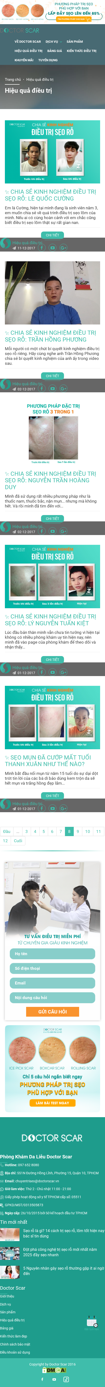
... (17, 831)
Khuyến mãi (24, 60)
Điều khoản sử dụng (15, 1352)
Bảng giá (54, 51)
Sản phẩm (75, 41)
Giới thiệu (7, 1296)
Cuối (18, 840)
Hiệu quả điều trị (28, 51)
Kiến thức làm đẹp (13, 1336)
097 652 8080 (28, 1165)
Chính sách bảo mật (15, 1344)
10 (87, 831)
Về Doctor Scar (28, 41)
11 (98, 831)
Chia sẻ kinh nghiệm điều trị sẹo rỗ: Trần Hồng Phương (50, 336)
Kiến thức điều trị (81, 51)
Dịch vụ (52, 41)
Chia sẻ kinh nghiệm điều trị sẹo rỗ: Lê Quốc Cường (50, 195)
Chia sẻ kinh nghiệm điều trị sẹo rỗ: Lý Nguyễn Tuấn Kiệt (50, 620)
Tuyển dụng (48, 60)
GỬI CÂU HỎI (52, 1012)
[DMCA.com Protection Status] (52, 1370)
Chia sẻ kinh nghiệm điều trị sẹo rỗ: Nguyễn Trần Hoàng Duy (50, 480)
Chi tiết (52, 235)
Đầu (6, 831)
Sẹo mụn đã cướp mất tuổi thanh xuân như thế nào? (48, 761)
